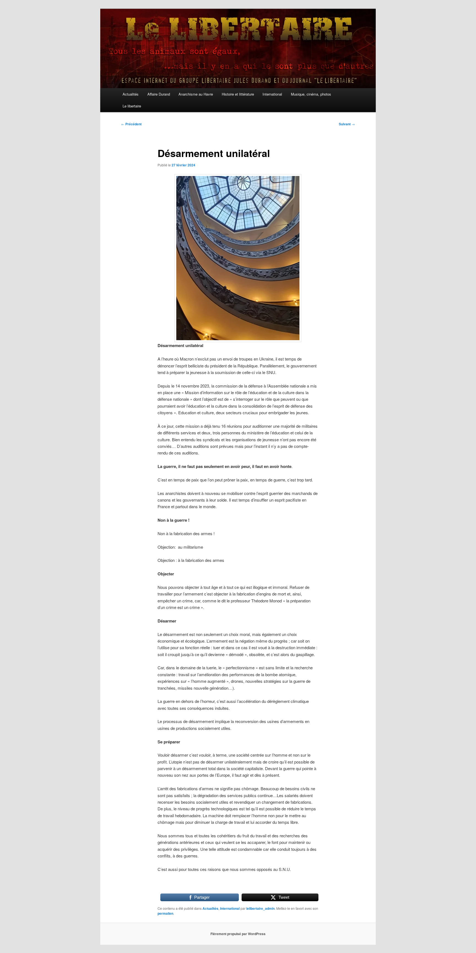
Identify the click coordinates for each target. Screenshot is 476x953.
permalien (165, 913)
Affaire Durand (158, 94)
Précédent (131, 123)
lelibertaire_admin (260, 908)
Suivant (347, 123)
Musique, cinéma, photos (311, 94)
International (272, 94)
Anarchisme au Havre (195, 94)
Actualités (131, 94)
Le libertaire (132, 106)
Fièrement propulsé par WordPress (238, 933)
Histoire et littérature (238, 94)
